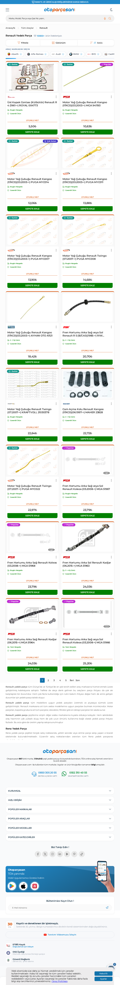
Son (78, 680)
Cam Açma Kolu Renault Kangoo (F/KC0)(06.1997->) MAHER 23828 (83, 411)
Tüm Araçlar (27, 28)
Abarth (15, 54)
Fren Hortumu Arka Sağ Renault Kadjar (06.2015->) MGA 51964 (32, 641)
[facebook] (38, 854)
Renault (44, 28)
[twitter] (45, 854)
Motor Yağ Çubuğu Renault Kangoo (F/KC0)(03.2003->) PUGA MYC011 (84, 181)
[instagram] (52, 854)
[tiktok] (82, 854)
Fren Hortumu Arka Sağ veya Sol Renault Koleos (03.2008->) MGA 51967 (86, 487)
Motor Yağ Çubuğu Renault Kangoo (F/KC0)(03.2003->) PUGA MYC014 (29, 181)
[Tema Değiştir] (111, 9)
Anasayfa (10, 28)
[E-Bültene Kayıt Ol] (107, 908)
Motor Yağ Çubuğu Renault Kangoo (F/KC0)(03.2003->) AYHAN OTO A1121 (29, 334)
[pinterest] (74, 854)
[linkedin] (60, 854)
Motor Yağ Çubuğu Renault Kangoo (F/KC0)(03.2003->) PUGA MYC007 (29, 257)
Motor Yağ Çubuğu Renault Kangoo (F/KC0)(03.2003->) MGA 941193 (84, 104)
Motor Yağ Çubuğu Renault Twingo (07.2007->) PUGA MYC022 (29, 487)
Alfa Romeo (37, 54)
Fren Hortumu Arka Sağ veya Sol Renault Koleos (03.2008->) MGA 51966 (86, 641)
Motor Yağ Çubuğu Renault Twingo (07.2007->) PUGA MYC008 (84, 257)
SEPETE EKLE (32, 132)
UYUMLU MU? (32, 120)
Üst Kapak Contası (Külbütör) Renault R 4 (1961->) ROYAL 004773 (32, 104)
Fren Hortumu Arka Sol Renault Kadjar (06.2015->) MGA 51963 (86, 564)
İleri (72, 680)
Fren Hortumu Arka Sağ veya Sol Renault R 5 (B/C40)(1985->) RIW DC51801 (82, 334)
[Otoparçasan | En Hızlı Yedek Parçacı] (59, 10)
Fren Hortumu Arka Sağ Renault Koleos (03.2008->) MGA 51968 (32, 564)
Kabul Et (104, 973)
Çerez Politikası (60, 981)
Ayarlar (103, 979)
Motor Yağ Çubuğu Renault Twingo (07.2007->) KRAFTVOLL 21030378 (29, 411)
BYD (94, 54)
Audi (58, 54)
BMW (76, 54)
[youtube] (67, 854)
